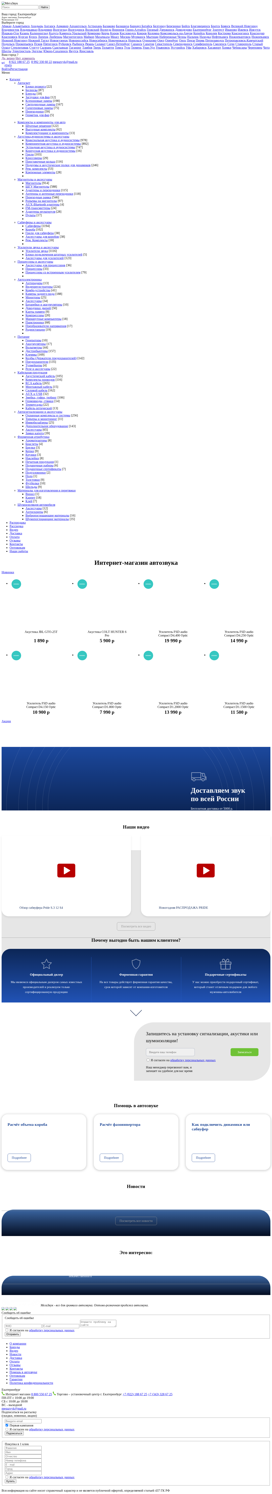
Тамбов (87, 47)
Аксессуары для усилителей (44, 258)
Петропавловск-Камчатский (244, 40)
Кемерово (94, 33)
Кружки (30, 454)
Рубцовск (65, 44)
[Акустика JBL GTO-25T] (41, 607)
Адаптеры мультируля (40, 211)
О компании (18, 1343)
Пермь (200, 40)
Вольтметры (33, 347)
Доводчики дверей (38, 308)
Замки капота (34, 433)
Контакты (16, 544)
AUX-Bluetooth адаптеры (42, 204)
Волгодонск (76, 29)
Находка (205, 37)
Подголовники (35, 472)
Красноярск (10, 37)
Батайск (147, 26)
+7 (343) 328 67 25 (160, 1394)
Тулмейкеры (33, 365)
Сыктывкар (60, 47)
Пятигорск (50, 44)
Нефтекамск (220, 37)
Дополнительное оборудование (46, 426)
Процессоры (33, 268)
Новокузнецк (59, 40)
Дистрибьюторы (36, 351)
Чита (266, 47)
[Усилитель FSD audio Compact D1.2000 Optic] (173, 679)
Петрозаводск (214, 40)
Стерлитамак (19, 47)
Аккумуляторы (35, 344)
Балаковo (109, 26)
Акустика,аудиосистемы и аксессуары (43, 136)
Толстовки (32, 479)
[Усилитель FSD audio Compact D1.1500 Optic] (238, 679)
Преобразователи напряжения (45, 326)
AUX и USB (33, 394)
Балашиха (122, 26)
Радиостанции (35, 329)
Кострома (224, 33)
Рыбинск (78, 44)
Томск (119, 47)
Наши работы (19, 551)
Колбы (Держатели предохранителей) (51, 358)
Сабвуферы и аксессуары (35, 222)
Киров (114, 33)
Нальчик (193, 37)
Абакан (7, 26)
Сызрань (46, 47)
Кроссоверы (33, 158)
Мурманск (138, 37)
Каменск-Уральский (73, 33)
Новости (15, 1354)
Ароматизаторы (36, 440)
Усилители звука (36, 251)
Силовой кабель (36, 390)
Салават (100, 44)
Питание (23, 336)
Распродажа (18, 522)
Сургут (34, 47)
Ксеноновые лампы (38, 100)
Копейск (199, 33)
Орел (160, 40)
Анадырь (37, 26)
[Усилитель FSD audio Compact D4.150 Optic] (41, 679)
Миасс (115, 37)
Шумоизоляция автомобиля (36, 504)
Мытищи (152, 37)
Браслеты (31, 444)
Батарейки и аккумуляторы (43, 304)
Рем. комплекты (36, 168)
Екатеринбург (202, 29)
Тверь (97, 47)
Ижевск (243, 29)
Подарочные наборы (39, 465)
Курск (33, 37)
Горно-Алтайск (135, 29)
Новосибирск (98, 40)
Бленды (30, 93)
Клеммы (31, 354)
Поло (29, 476)
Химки (226, 47)
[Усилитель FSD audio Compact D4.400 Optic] (173, 607)
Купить (10, 1481)
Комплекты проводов (40, 379)
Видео (14, 529)
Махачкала (102, 37)
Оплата (15, 537)
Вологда (105, 29)
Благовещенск (200, 26)
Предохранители (36, 361)
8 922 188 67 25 (19, 62)
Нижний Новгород (14, 40)
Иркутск (255, 29)
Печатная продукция (39, 462)
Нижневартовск (240, 37)
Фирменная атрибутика (33, 436)
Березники (173, 26)
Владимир (45, 29)
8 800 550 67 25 (41, 1394)
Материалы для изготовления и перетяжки (47, 490)
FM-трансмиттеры (37, 208)
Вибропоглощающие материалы (47, 515)
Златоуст (218, 29)
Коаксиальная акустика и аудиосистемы (52, 140)
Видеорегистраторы (39, 286)
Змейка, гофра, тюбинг (41, 397)
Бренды (15, 1347)
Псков (38, 44)
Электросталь (21, 51)
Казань (24, 33)
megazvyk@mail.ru (65, 62)
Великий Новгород (244, 26)
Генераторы (33, 340)
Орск (182, 40)
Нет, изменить (25, 58)
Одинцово (149, 40)
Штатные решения (38, 125)
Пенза (191, 40)
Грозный (153, 29)
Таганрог (75, 47)
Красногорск (240, 33)
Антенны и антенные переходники (49, 193)
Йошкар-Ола (10, 33)
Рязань (89, 44)
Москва (125, 37)
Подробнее (19, 1157)
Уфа (188, 47)
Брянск (225, 26)
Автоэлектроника (30, 279)
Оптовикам (17, 547)
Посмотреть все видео (136, 926)
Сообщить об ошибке (16, 1312)
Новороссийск (78, 40)
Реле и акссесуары (37, 369)
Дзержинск (166, 29)
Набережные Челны (172, 37)
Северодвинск (183, 44)
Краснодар (257, 33)
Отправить (12, 1334)
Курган (23, 37)
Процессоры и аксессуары (35, 261)
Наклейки (32, 458)
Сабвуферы (33, 226)
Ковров (142, 33)
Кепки (29, 451)
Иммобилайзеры (36, 422)
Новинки (8, 572)
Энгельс (37, 51)
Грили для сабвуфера (39, 233)
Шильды (31, 487)
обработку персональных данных (51, 1330)
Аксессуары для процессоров (45, 265)
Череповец (255, 47)
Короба (30, 229)
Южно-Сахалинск (55, 51)
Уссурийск (178, 47)
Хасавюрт (214, 47)
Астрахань (95, 26)
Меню (6, 72)
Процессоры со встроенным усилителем (52, 272)
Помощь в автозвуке (23, 1372)
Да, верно (8, 58)
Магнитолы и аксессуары (35, 179)
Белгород (159, 26)
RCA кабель (33, 383)
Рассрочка (16, 526)
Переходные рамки (38, 197)
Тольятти (108, 47)
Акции (6, 721)
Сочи (231, 44)
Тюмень (136, 47)
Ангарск (49, 26)
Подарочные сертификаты (43, 469)
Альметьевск (21, 26)
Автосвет (24, 83)
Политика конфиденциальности (31, 1383)
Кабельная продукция (32, 372)
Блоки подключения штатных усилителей (53, 254)
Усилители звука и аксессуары (38, 247)
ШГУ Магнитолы (37, 186)
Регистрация (18, 69)
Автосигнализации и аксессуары (40, 411)
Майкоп (89, 37)
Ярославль (86, 51)
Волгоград (60, 29)
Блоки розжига (35, 86)
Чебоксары (239, 47)
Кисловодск (128, 33)
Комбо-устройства (37, 290)
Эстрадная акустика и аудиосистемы (50, 147)
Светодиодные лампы (40, 104)
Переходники (34, 111)
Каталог (15, 79)
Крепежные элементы (40, 172)
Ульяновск (163, 47)
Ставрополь (243, 44)
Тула (127, 47)
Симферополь (202, 44)
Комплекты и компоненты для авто (42, 122)
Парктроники (34, 322)
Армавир (62, 26)
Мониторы (32, 297)
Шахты (6, 51)
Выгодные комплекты (40, 129)
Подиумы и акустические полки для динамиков (58, 165)
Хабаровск (199, 47)
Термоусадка (34, 404)
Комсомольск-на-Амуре (176, 33)
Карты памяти (35, 311)
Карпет (30, 497)
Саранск (136, 44)
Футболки (32, 483)
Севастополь (163, 44)
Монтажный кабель (38, 386)
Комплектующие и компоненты (47, 133)
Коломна (153, 33)
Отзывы (15, 540)
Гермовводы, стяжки (39, 401)
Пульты (30, 215)
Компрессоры (34, 315)
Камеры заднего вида (40, 294)
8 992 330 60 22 (41, 62)
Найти (44, 7)
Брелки (30, 447)
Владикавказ (28, 29)
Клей (28, 501)
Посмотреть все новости (136, 1221)
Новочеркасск (117, 40)
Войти (6, 69)
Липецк (43, 37)
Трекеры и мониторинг (41, 419)
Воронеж (118, 29)
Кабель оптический (38, 408)
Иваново (231, 29)
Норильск (135, 40)
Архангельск (78, 26)
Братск (215, 26)
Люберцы (55, 37)
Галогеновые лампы (39, 108)
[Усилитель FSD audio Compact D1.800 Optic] (106, 679)
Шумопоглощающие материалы (47, 519)
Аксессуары (33, 301)
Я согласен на (42, 1330)
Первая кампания (21, 1425)
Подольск (8, 44)
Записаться (244, 1052)
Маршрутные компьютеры (43, 319)
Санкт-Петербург (118, 44)
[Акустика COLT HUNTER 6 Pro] (106, 607)
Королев (211, 33)
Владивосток (10, 29)
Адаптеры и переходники (42, 190)
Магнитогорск (73, 37)
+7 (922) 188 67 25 (135, 1394)
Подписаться (14, 1433)
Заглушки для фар (37, 97)
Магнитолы (33, 183)
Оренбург (171, 40)
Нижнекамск (260, 37)
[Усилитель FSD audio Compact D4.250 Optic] (238, 607)
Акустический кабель (40, 376)
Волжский (92, 29)
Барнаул (136, 26)
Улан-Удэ (149, 47)
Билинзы (31, 90)
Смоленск (220, 44)
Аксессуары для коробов (42, 236)
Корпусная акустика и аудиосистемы (50, 151)
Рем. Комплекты (36, 240)
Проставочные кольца (40, 161)
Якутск (73, 51)
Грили (29, 154)
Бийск (186, 26)
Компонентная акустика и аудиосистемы (53, 143)
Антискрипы (34, 512)
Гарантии (16, 1379)
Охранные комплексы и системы (47, 415)
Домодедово (183, 29)
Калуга (54, 33)
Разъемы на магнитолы (41, 201)
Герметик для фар (37, 115)
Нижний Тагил (38, 40)
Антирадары (34, 283)
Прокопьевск (24, 44)
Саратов (148, 44)
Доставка (16, 533)
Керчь (105, 33)
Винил (30, 494)
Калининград (39, 33)
